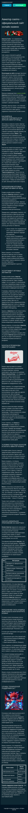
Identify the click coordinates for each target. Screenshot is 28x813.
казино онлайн (21, 93)
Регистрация (19, 5)
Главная (6, 5)
